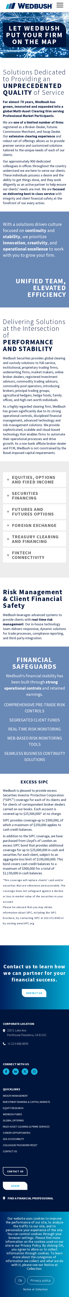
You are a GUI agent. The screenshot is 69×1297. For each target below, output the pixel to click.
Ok (20, 1280)
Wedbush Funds (12, 1114)
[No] (64, 1254)
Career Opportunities (16, 1132)
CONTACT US (34, 993)
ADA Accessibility (13, 1139)
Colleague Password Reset (20, 1145)
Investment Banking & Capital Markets (26, 1102)
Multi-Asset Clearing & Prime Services (26, 1126)
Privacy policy (40, 1280)
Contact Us (10, 1151)
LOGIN (15, 1186)
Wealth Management (15, 1095)
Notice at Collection (35, 1289)
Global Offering (13, 1120)
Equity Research (13, 1108)
